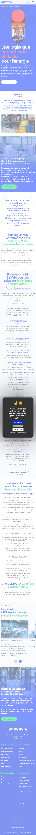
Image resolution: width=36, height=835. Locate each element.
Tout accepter (18, 422)
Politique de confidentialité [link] (18, 432)
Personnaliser (18, 429)
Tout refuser (18, 426)
